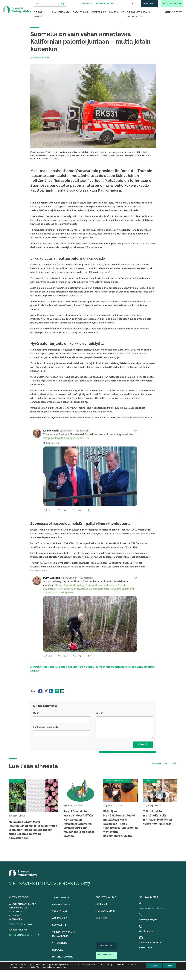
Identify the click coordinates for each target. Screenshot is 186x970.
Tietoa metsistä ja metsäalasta (138, 14)
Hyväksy (154, 966)
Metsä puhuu (145, 947)
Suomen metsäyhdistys (150, 942)
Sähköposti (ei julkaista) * (46, 727)
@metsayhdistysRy (148, 920)
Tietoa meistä (38, 14)
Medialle (57, 950)
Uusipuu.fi (102, 917)
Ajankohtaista (61, 12)
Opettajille (98, 12)
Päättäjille (116, 12)
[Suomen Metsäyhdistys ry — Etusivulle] (17, 9)
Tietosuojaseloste (20, 935)
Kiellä (169, 966)
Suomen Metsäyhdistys (150, 908)
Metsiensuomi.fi (105, 911)
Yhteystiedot (173, 12)
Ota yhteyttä (17, 924)
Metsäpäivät (106, 946)
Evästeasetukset (18, 929)
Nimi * (36, 713)
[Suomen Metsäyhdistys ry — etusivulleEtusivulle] (23, 875)
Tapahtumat (80, 12)
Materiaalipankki (62, 956)
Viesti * (99, 713)
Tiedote (45, 58)
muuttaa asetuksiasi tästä (56, 967)
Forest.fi (101, 904)
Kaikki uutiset (160, 763)
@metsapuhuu (146, 931)
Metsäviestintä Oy (105, 956)
